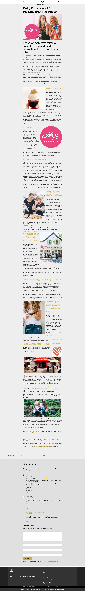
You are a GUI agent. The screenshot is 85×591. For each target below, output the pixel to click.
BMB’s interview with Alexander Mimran (49, 429)
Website (24, 552)
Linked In (52, 446)
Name (24, 542)
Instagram (34, 440)
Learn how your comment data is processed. (48, 561)
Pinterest (58, 446)
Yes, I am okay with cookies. (59, 589)
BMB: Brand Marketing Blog (16, 573)
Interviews (20, 455)
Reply (27, 492)
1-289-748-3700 (46, 577)
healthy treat (48, 101)
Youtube (48, 446)
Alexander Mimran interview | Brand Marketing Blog (37, 512)
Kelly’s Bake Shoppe (27, 59)
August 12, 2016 (29, 513)
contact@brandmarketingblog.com (49, 574)
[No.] (83, 589)
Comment (25, 530)
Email (24, 547)
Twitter (38, 440)
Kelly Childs (28, 474)
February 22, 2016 (29, 476)
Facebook (43, 440)
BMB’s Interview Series (27, 55)
